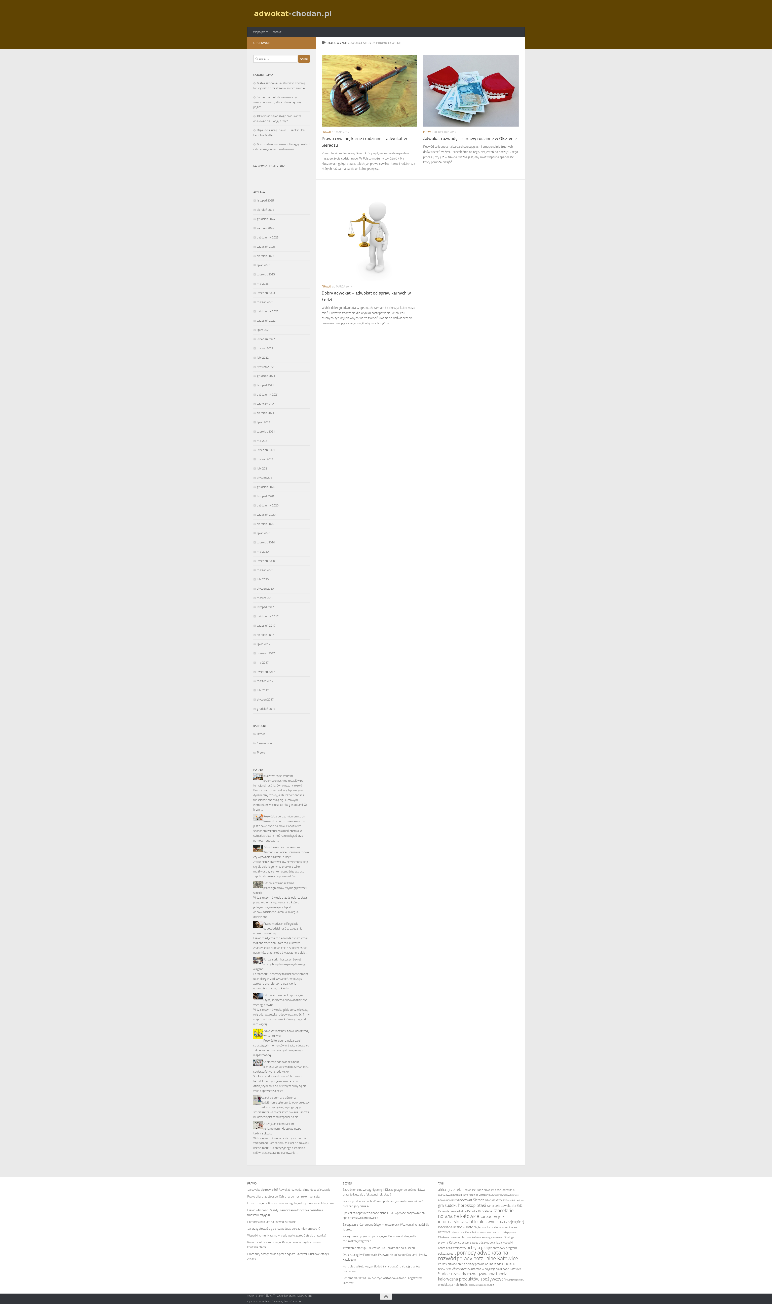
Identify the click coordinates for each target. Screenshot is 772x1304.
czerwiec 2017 (266, 653)
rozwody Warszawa (453, 1269)
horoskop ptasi (472, 1205)
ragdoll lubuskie (504, 1264)
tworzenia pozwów (515, 1279)
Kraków (464, 1222)
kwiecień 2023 (266, 293)
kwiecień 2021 (266, 450)
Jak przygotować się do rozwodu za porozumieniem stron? (283, 1228)
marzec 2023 (265, 302)
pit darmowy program (502, 1248)
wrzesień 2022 (266, 320)
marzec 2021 (265, 459)
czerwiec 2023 (266, 274)
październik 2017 (267, 616)
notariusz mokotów (460, 1232)
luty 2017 (263, 690)
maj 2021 (263, 441)
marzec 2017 (265, 681)
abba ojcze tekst (451, 1189)
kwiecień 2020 (266, 561)
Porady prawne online (451, 1264)
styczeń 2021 (265, 478)
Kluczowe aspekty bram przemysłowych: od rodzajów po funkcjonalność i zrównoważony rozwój (278, 780)
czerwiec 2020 (266, 542)
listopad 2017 (265, 607)
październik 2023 (267, 237)
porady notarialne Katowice (487, 1258)
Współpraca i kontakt (267, 32)
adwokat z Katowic (515, 1200)
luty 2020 (263, 579)
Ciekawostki (264, 743)
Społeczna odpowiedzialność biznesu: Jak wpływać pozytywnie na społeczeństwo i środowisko (280, 1066)
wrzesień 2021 (266, 404)
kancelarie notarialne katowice (476, 1213)
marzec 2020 (265, 570)
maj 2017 (263, 662)
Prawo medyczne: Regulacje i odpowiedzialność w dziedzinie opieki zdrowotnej (277, 928)
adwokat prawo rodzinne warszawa (470, 1194)
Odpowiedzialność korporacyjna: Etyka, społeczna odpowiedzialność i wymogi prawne (281, 1000)
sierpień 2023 (265, 256)
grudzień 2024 (266, 219)
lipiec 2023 (263, 265)
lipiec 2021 (263, 422)
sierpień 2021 (265, 413)
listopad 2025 (265, 200)
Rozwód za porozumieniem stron (284, 816)
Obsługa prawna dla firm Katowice (461, 1237)
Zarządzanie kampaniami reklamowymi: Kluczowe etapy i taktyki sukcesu (277, 1128)
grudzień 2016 (266, 709)
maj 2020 (263, 551)
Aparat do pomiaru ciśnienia (278, 1097)
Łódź (491, 1284)
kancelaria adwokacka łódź (505, 1206)
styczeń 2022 (265, 367)
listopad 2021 (265, 385)
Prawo (326, 132)
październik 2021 (267, 394)
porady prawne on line (479, 1264)
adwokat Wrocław (496, 1200)
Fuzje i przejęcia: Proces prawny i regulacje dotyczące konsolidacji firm (290, 1203)
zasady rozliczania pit (478, 1285)
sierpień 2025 (265, 210)
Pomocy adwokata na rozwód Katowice (271, 1222)
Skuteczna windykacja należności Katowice (494, 1269)
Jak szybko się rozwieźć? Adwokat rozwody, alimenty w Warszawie (289, 1189)
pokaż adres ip (447, 1253)
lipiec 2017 (263, 644)
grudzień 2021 (266, 376)
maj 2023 (263, 283)
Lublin (503, 1222)
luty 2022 (263, 357)
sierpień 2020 (265, 524)
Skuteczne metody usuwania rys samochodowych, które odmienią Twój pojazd (277, 102)
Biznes (261, 734)
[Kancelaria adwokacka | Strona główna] (293, 13)
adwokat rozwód (448, 1200)
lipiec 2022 (263, 330)
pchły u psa (477, 1247)
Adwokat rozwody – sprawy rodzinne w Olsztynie (470, 138)
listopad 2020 (265, 496)
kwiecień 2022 (266, 339)
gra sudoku (448, 1205)
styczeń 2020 (265, 588)
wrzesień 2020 (266, 514)
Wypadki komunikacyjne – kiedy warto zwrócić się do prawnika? (286, 1235)
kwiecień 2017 (266, 672)
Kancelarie (485, 1211)
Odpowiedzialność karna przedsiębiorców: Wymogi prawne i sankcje (280, 888)
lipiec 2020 (263, 533)
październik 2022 (267, 311)
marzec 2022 (265, 348)
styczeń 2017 (265, 699)
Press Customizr (293, 1301)
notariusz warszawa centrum (485, 1232)
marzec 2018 (265, 598)
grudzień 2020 (266, 487)
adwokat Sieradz (471, 1200)
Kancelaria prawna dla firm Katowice (457, 1211)
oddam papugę (470, 1242)
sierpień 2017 (265, 635)
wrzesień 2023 (266, 247)
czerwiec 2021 (266, 431)
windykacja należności (453, 1285)
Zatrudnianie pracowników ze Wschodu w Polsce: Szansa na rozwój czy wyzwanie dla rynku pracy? (281, 852)
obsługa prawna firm (493, 1237)
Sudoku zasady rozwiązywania (466, 1273)
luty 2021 (263, 468)
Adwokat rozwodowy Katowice (504, 1195)
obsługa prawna (509, 1232)
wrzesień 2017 (266, 625)
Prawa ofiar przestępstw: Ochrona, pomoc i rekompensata (283, 1196)
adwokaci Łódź (474, 1190)
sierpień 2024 (265, 228)
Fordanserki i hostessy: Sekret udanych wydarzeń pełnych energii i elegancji (280, 964)
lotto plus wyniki (484, 1221)
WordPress (265, 1301)
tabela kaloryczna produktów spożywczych (472, 1276)
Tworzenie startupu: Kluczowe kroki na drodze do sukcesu (379, 1248)
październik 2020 (267, 505)
